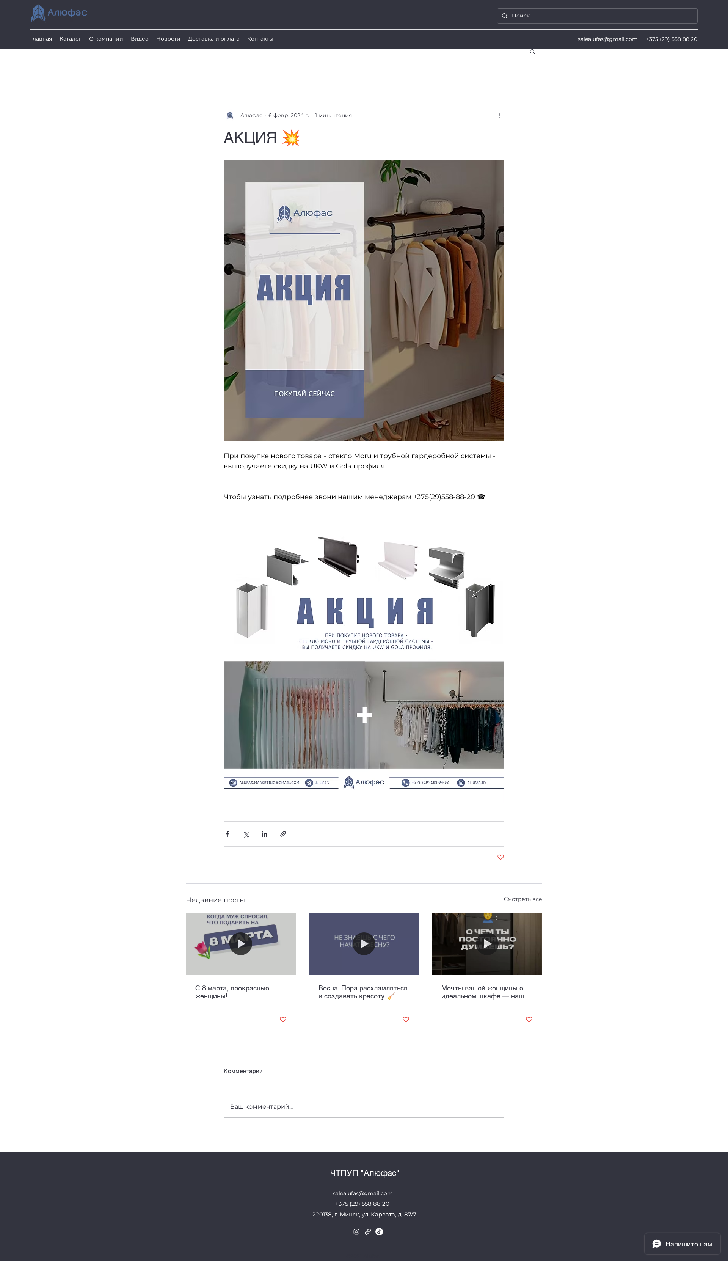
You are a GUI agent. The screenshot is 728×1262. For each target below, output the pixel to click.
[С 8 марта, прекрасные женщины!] (241, 944)
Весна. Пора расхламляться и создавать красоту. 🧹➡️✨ (363, 992)
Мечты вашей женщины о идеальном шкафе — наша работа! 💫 (484, 992)
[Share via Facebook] (227, 834)
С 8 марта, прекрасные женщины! (232, 992)
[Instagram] (356, 1231)
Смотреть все (523, 899)
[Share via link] (283, 834)
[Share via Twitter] (245, 834)
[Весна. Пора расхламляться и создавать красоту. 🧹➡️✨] (364, 944)
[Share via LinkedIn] (264, 834)
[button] (532, 51)
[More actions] (499, 115)
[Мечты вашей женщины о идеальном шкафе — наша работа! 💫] (487, 944)
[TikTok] (379, 1231)
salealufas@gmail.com (608, 39)
